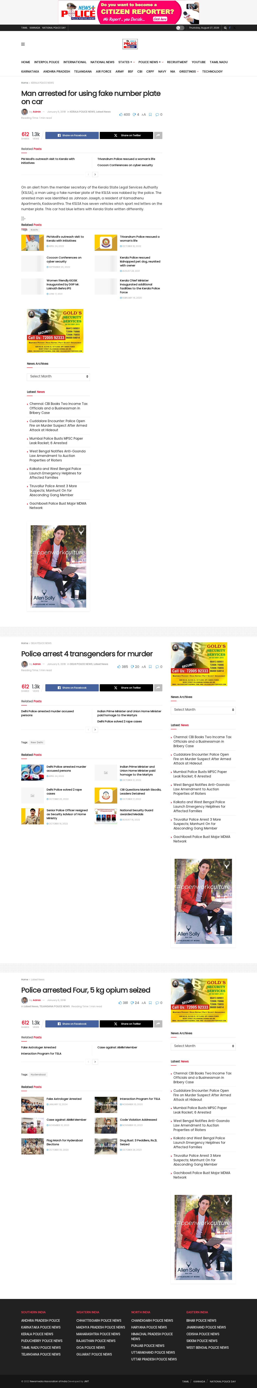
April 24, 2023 (56, 246)
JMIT (86, 1381)
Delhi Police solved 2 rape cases (119, 721)
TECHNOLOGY (212, 71)
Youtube (199, 62)
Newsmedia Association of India (48, 1381)
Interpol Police (46, 62)
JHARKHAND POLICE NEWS (206, 1327)
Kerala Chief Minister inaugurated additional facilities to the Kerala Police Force (140, 286)
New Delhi (37, 742)
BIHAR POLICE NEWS (201, 1320)
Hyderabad (38, 1074)
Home (25, 62)
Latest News (103, 111)
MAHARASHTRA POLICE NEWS (98, 1334)
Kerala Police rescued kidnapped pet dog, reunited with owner (140, 261)
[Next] (95, 174)
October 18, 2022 (131, 246)
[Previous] (88, 174)
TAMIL (24, 27)
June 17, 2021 (55, 293)
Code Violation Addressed (138, 1120)
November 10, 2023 (132, 1104)
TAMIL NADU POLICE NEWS (41, 1347)
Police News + (149, 62)
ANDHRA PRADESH (56, 71)
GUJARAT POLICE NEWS (94, 1354)
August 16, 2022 (131, 819)
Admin (37, 111)
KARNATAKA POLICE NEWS (41, 1327)
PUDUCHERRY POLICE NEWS (41, 1341)
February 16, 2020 (132, 297)
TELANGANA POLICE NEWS (55, 1006)
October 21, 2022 (131, 780)
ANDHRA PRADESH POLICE (40, 1320)
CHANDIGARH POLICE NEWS (152, 1320)
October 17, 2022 (131, 799)
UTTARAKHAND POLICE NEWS (153, 1352)
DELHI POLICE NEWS (41, 643)
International (74, 62)
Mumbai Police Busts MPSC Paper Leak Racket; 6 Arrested (56, 440)
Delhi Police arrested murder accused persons (66, 769)
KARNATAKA (30, 71)
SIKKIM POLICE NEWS (201, 1341)
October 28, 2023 (132, 1149)
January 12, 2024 (57, 1104)
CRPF (150, 71)
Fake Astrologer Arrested (38, 1047)
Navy (162, 71)
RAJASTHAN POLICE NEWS (96, 1341)
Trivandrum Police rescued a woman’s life (126, 159)
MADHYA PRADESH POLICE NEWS (100, 1327)
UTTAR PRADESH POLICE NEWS (154, 1359)
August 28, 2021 (131, 270)
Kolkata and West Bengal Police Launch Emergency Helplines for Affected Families (55, 473)
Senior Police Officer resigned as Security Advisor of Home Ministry (67, 814)
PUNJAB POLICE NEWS (147, 1345)
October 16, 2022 (58, 823)
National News (102, 62)
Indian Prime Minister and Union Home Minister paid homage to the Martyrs (129, 713)
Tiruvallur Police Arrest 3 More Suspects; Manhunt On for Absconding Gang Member (53, 490)
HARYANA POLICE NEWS (149, 1327)
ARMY (120, 71)
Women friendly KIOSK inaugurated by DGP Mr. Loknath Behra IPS (63, 284)
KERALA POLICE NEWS (42, 82)
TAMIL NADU (219, 62)
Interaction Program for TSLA (41, 1053)
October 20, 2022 (58, 799)
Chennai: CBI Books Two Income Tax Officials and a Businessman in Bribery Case (58, 408)
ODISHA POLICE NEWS (202, 1334)
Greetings (187, 71)
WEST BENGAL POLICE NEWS (207, 1347)
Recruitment (177, 62)
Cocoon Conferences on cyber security (125, 165)
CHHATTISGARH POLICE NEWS (98, 1320)
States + (125, 62)
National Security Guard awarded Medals (136, 812)
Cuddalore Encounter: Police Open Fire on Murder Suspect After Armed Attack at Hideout (58, 425)
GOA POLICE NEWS (90, 1347)
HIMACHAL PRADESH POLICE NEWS (152, 1336)
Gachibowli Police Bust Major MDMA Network (58, 505)
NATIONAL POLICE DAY (54, 27)
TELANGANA (83, 71)
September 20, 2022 (59, 266)
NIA (172, 71)
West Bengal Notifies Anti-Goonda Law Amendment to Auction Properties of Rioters (58, 456)
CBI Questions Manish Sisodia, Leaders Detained (140, 791)
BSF (130, 71)
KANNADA (35, 27)
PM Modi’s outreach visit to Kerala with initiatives (65, 239)
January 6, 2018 (56, 111)
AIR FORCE (103, 71)
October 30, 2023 (58, 1149)
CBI (139, 71)
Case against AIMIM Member (117, 1047)
